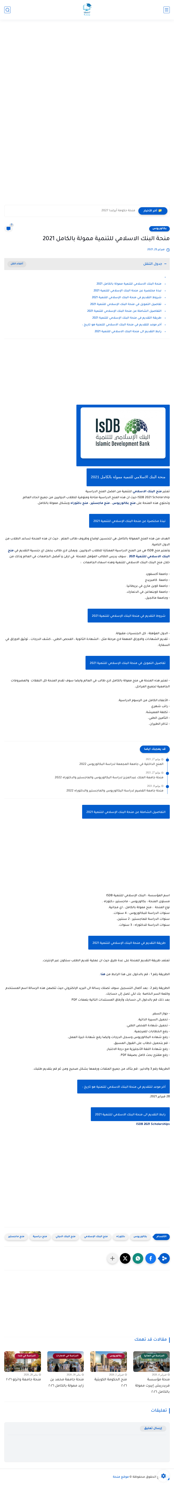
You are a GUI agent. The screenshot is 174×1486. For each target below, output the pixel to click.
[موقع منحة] (87, 10)
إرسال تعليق (153, 1428)
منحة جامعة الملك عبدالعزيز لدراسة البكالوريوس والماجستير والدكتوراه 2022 (109, 778)
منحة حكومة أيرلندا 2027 (118, 211)
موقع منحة (121, 1477)
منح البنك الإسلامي (96, 1236)
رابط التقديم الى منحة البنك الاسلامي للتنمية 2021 (128, 331)
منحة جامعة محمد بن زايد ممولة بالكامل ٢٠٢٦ (66, 1383)
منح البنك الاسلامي (147, 491)
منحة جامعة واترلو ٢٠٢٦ (23, 1380)
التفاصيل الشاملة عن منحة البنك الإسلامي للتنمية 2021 (124, 311)
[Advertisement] (87, 54)
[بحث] (7, 10)
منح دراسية (40, 1236)
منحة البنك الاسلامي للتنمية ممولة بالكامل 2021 (129, 284)
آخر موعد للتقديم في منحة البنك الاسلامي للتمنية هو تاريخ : (121, 324)
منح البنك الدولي (66, 1236)
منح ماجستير (100, 503)
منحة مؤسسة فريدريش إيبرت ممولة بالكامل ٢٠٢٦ (152, 1386)
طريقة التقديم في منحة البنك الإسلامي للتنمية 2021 (126, 318)
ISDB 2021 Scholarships (153, 1124)
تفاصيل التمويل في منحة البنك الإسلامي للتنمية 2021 (125, 304)
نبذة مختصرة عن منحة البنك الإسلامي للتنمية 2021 (127, 290)
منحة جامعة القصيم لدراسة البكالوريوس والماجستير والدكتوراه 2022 (114, 791)
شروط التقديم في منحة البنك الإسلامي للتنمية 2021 (126, 297)
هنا (103, 974)
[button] (150, 1258)
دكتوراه (120, 1236)
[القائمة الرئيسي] (166, 10)
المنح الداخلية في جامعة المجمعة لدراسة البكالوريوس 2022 (121, 764)
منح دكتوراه (79, 503)
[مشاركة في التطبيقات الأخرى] (112, 1258)
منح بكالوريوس (124, 503)
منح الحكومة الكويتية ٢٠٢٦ (110, 1383)
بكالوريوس (159, 228)
